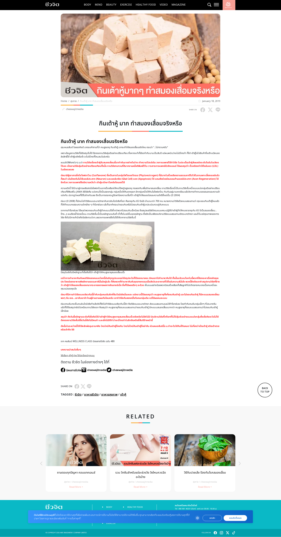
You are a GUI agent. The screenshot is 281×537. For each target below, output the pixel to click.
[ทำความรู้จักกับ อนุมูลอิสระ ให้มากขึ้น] (76, 463)
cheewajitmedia (74, 109)
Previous (41, 463)
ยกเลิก (212, 518)
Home (64, 101)
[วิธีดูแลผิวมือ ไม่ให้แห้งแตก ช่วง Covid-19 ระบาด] (204, 463)
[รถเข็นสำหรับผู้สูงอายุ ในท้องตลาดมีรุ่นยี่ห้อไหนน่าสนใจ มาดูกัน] (140, 463)
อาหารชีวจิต (91, 394)
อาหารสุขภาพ (109, 394)
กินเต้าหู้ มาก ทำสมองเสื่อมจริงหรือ (96, 101)
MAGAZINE (179, 5)
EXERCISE (126, 5)
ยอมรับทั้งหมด (235, 518)
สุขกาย (73, 101)
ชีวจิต (78, 394)
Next (240, 463)
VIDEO (164, 5)
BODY (87, 5)
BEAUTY (111, 5)
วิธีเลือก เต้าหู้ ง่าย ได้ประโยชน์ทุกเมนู (78, 355)
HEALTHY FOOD (146, 5)
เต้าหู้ (123, 394)
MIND (98, 5)
